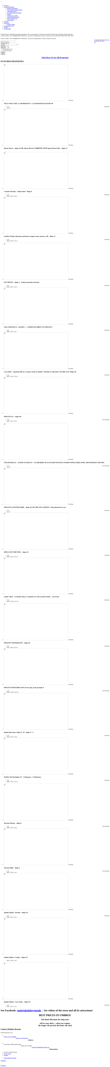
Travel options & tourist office (14, 10)
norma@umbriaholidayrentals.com (101, 39)
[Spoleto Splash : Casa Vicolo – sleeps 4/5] (36, 998)
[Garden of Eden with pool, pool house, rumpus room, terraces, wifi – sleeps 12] (36, 233)
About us (6, 5)
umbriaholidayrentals (29, 1010)
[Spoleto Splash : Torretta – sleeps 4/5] (36, 909)
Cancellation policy (12, 11)
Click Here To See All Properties (55, 58)
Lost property (10, 20)
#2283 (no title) (11, 24)
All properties (7, 29)
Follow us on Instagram (22, 1038)
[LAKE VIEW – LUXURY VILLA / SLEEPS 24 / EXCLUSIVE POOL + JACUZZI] (36, 593)
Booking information (12, 8)
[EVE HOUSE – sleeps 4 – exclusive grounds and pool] (36, 279)
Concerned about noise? (13, 17)
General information (9, 7)
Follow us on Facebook (10, 1036)
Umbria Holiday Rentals (10, 1058)
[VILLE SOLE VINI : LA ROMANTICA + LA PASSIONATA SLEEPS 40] (36, 100)
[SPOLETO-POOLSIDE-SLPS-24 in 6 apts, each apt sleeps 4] (36, 684)
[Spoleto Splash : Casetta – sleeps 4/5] (36, 954)
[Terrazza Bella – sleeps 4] (36, 864)
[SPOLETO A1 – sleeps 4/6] (36, 413)
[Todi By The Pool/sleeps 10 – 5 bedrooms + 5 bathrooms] (36, 774)
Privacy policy (7, 1053)
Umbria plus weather (12, 15)
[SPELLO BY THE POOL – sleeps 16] (36, 549)
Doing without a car (12, 18)
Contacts (6, 21)
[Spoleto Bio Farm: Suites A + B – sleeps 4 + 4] (36, 729)
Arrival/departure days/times (14, 13)
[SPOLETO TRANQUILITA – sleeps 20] (36, 639)
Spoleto (9, 14)
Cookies (6, 27)
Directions (6, 23)
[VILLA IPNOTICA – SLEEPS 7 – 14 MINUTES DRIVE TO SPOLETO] (36, 324)
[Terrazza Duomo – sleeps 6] (36, 820)
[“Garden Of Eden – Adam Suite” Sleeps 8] (36, 188)
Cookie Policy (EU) (9, 26)
